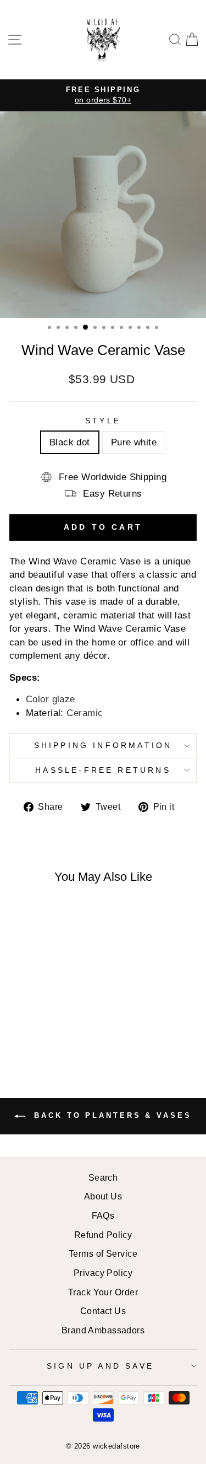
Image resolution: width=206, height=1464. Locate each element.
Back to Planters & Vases (111, 1116)
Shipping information (103, 745)
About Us (103, 1196)
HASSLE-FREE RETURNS (103, 770)
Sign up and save (100, 1365)
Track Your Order (103, 1292)
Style (103, 420)
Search (103, 1177)
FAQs (103, 1215)
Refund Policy (103, 1235)
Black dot (69, 442)
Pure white (134, 442)
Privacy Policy (103, 1273)
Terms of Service (103, 1253)
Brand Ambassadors (103, 1330)
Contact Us (103, 1311)
